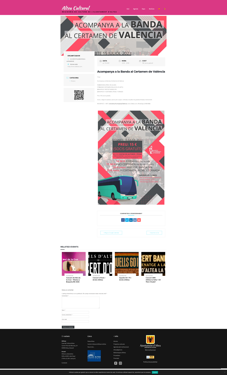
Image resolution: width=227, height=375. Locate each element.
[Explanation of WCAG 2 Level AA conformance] (150, 357)
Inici (128, 9)
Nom (63, 310)
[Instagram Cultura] (120, 363)
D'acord (155, 372)
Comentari (65, 295)
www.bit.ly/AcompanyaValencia (118, 103)
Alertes (116, 341)
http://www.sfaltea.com (75, 66)
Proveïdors (117, 355)
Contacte (64, 363)
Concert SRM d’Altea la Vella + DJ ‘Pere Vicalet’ (153, 280)
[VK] (135, 220)
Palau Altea (91, 341)
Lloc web (64, 319)
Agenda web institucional (121, 347)
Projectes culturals (119, 344)
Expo (143, 9)
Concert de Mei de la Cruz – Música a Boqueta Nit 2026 (73, 280)
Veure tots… (91, 347)
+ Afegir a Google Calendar (111, 232)
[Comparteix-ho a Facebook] (123, 220)
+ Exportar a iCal (154, 232)
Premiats (116, 358)
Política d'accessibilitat (150, 362)
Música (73, 81)
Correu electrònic (67, 314)
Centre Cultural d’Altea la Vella (97, 344)
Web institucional (150, 350)
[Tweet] (127, 220)
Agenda (135, 9)
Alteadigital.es (118, 350)
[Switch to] (159, 9)
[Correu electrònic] (139, 220)
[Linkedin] (131, 220)
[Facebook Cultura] (116, 363)
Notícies (151, 9)
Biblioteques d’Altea (120, 353)
